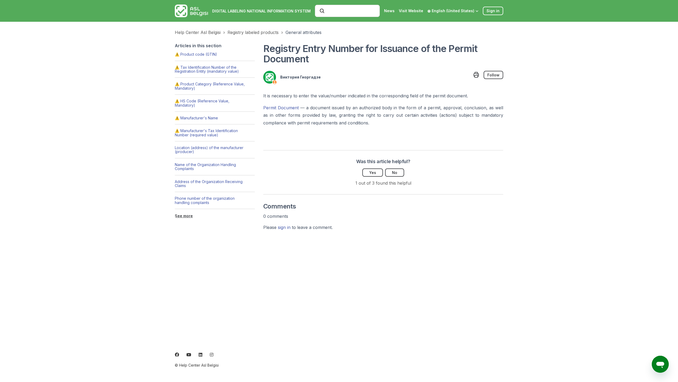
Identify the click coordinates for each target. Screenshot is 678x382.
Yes (372, 172)
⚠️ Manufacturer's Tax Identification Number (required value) (206, 132)
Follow (493, 75)
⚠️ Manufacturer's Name (196, 118)
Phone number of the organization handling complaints (205, 200)
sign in (284, 227)
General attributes (304, 32)
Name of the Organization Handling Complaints (205, 166)
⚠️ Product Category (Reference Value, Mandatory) (210, 86)
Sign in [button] (493, 10)
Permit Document (281, 107)
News (389, 11)
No (394, 172)
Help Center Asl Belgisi (198, 32)
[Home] (191, 11)
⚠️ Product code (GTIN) (196, 54)
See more (184, 216)
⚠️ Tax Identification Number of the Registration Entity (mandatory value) (207, 69)
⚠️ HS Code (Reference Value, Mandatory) (202, 103)
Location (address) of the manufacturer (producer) (209, 149)
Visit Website (411, 11)
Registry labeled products (253, 32)
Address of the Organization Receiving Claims (209, 183)
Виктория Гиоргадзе (300, 77)
